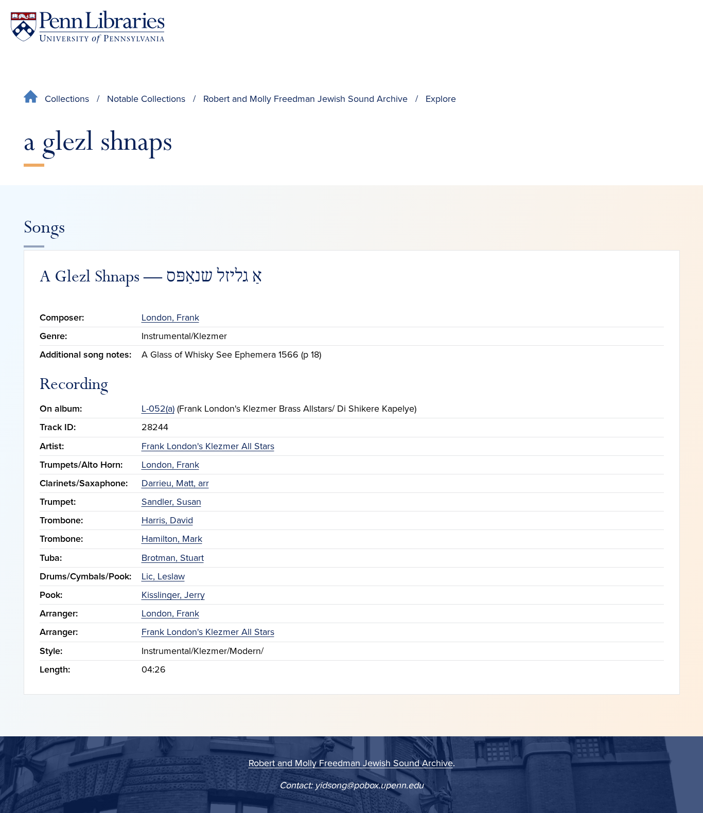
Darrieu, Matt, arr (175, 483)
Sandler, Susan (171, 501)
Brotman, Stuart (173, 557)
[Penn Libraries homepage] (87, 27)
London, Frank (170, 317)
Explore (441, 98)
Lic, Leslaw (163, 576)
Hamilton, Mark (172, 538)
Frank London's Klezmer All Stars (208, 446)
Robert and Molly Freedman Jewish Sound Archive (305, 98)
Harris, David (167, 520)
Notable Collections (146, 98)
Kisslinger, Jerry (173, 594)
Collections (67, 98)
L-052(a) (158, 408)
